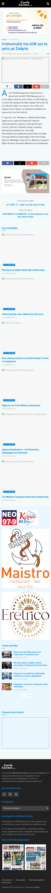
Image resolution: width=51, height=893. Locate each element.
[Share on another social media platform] (45, 87)
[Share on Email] (36, 87)
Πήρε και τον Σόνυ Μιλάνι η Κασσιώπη (21, 405)
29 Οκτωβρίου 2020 (9, 456)
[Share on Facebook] (18, 87)
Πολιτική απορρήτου (36, 880)
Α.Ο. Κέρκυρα (13, 39)
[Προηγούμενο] (23, 695)
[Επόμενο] (28, 695)
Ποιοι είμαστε (7, 880)
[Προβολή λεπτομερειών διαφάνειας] (25, 181)
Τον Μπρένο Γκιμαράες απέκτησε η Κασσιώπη (25, 496)
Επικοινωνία (6, 882)
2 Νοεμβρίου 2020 (9, 317)
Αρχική (4, 39)
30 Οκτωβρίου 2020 (9, 409)
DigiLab (37, 887)
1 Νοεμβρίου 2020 (9, 365)
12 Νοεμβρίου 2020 (9, 273)
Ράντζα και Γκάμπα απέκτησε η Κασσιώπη (23, 270)
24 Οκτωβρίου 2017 (9, 54)
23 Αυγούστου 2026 (21, 657)
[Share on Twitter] (27, 87)
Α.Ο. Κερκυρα (9, 265)
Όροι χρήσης (20, 880)
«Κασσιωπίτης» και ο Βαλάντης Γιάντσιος (22, 314)
